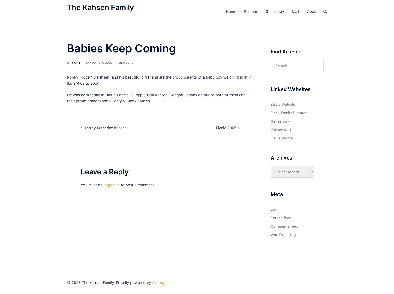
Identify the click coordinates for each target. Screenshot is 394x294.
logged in (112, 185)
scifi (76, 62)
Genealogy (275, 11)
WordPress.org (283, 234)
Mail (295, 11)
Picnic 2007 (226, 128)
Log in (276, 209)
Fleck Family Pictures (289, 112)
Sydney (158, 282)
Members (126, 62)
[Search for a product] (325, 11)
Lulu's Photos (282, 138)
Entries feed (281, 217)
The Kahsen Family (100, 7)
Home (231, 11)
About (312, 11)
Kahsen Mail (281, 129)
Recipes (251, 11)
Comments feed (284, 226)
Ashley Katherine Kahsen (105, 128)
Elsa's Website (283, 104)
